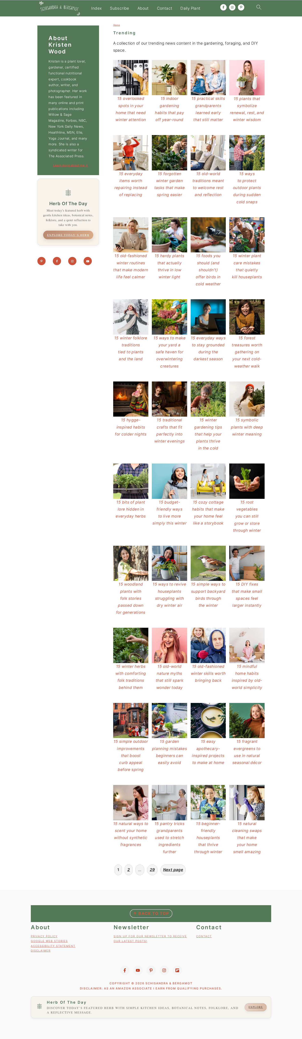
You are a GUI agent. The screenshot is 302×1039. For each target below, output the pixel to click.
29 (152, 869)
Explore (256, 1007)
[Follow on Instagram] (72, 261)
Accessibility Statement (53, 946)
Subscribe (119, 8)
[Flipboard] (177, 970)
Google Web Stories (49, 941)
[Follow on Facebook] (57, 261)
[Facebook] (124, 970)
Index (96, 8)
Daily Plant (190, 8)
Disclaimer (41, 950)
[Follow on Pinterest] (41, 261)
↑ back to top (151, 913)
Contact (164, 8)
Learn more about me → (70, 165)
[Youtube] (138, 970)
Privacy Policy (44, 936)
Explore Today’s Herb (68, 235)
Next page (173, 869)
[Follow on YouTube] (88, 261)
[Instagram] (164, 970)
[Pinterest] (151, 970)
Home (116, 25)
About (143, 8)
